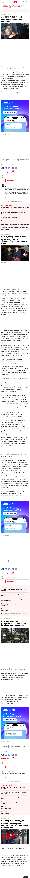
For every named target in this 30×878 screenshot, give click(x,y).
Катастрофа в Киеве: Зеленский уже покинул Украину (13, 594)
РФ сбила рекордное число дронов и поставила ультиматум (13, 823)
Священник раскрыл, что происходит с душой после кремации (15, 604)
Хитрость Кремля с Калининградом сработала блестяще (13, 213)
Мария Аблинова (6, 535)
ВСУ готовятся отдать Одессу (9, 217)
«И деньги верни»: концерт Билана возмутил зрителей (13, 808)
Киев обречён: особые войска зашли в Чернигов (14, 221)
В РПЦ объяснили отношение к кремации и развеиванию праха (12, 599)
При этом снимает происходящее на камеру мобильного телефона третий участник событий (14, 94)
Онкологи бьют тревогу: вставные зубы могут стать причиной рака (15, 228)
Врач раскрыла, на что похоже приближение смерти (15, 224)
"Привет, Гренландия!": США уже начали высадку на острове (15, 208)
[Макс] (6, 168)
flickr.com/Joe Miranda (8, 40)
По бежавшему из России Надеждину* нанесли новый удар (13, 813)
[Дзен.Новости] (2, 168)
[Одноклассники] (16, 168)
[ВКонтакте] (12, 168)
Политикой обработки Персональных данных (11, 6)
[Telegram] (9, 168)
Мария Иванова (6, 134)
